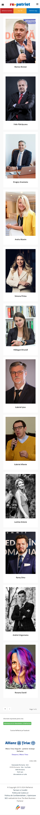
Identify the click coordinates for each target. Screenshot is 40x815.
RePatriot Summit (7, 10)
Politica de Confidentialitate (15, 795)
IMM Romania (20, 770)
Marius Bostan (20, 67)
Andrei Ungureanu (20, 635)
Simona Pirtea (20, 296)
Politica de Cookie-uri (20, 793)
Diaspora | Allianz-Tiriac (20, 754)
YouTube (27, 767)
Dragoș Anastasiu (20, 182)
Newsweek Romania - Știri (20, 765)
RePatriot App (33, 10)
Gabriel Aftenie (20, 464)
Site (22, 767)
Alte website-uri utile (20, 774)
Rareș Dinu (20, 577)
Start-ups (20, 772)
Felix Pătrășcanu (21, 124)
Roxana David (20, 692)
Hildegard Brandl (20, 350)
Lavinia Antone (20, 522)
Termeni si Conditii (20, 790)
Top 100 (20, 10)
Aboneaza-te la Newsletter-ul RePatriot (17, 723)
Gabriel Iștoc (20, 407)
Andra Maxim (20, 239)
